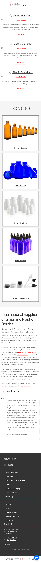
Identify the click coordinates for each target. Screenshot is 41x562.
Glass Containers (22, 15)
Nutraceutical (7, 329)
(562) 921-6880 (12, 538)
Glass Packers (20, 185)
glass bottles (22, 352)
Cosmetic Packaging (13, 489)
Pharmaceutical (20, 329)
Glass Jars (9, 476)
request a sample (24, 386)
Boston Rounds (20, 148)
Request (28, 559)
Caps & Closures (22, 43)
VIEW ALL (20, 34)
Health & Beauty (26, 332)
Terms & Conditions (13, 516)
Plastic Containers (22, 72)
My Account (7, 544)
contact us (4, 386)
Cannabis (14, 332)
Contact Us (10, 520)
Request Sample (11, 512)
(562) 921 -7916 (11, 540)
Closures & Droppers (20, 298)
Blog (7, 484)
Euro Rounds (20, 261)
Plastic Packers (20, 223)
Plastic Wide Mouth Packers (15, 480)
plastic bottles (31, 352)
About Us (9, 504)
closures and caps (22, 355)
